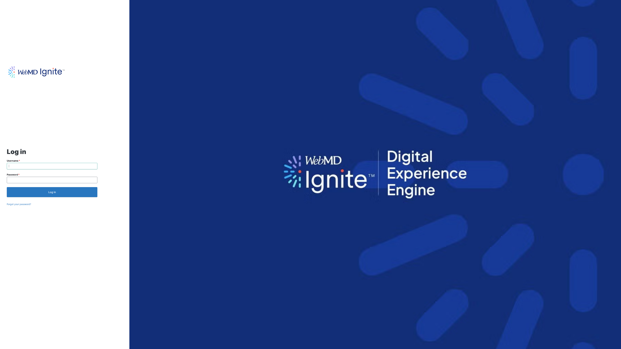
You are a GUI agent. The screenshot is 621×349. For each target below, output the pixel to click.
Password (12, 174)
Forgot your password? (19, 204)
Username (12, 160)
